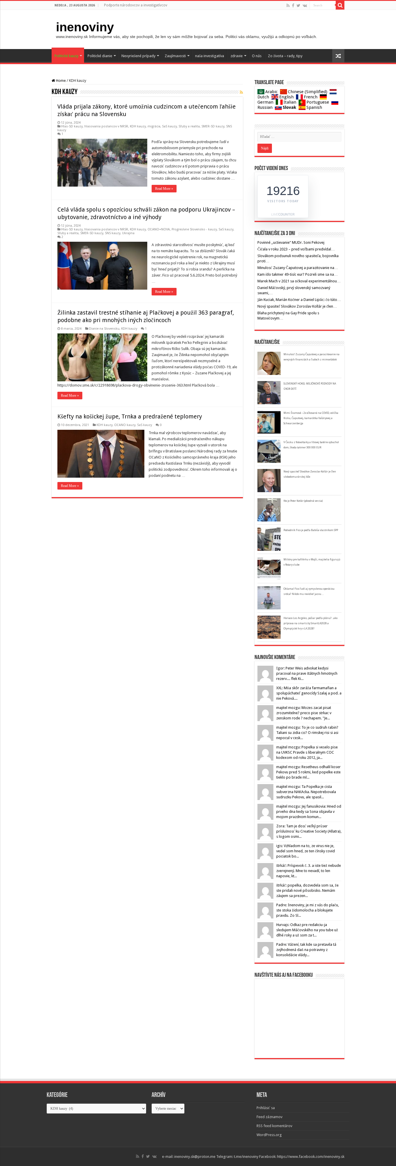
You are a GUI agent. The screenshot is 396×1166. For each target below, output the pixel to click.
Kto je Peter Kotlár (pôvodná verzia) (303, 500)
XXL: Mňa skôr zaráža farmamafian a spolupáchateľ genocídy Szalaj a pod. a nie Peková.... (308, 693)
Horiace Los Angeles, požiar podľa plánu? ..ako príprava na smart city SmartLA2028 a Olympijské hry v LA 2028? (310, 623)
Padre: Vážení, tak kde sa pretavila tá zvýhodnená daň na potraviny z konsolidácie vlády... (306, 949)
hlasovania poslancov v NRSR (106, 126)
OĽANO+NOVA (159, 229)
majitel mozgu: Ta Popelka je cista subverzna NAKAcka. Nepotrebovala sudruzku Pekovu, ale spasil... (306, 791)
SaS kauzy (169, 126)
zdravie (236, 56)
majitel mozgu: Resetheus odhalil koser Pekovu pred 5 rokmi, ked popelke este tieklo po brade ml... (308, 772)
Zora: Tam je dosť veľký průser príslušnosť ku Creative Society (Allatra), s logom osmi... (308, 831)
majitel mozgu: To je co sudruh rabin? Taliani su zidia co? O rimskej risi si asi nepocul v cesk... (307, 732)
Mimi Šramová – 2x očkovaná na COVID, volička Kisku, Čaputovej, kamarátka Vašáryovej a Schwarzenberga (311, 418)
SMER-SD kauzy (212, 126)
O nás (256, 56)
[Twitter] (298, 5)
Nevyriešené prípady (138, 56)
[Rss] (288, 5)
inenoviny (85, 27)
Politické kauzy (66, 56)
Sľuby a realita (189, 126)
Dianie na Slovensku (104, 329)
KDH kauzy (138, 126)
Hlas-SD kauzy (72, 126)
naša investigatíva (209, 56)
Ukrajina (128, 233)
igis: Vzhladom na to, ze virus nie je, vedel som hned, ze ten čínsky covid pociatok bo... (305, 851)
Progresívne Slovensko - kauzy (194, 229)
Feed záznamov (269, 1117)
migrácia (154, 126)
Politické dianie (100, 56)
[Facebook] (293, 5)
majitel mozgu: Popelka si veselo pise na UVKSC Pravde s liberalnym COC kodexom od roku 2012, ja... (307, 752)
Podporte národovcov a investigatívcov (135, 5)
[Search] (340, 5)
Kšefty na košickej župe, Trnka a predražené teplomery (129, 416)
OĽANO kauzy (124, 425)
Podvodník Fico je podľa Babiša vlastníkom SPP (311, 530)
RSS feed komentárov (274, 1126)
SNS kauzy (112, 233)
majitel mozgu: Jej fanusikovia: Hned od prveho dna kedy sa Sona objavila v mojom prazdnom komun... (308, 811)
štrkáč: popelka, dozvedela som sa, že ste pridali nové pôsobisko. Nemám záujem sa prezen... (307, 890)
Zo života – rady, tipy (285, 56)
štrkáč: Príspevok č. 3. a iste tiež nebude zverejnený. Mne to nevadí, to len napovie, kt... (308, 870)
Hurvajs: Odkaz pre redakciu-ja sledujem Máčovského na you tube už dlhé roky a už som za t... (307, 930)
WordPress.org (269, 1135)
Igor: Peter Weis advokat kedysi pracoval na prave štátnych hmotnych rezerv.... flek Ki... (306, 673)
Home (60, 80)
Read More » (164, 189)
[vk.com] (305, 5)
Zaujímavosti (175, 56)
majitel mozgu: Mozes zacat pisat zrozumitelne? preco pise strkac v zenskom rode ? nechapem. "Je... (303, 712)
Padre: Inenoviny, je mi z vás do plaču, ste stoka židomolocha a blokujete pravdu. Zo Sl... (307, 910)
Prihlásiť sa (266, 1108)
